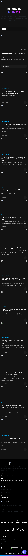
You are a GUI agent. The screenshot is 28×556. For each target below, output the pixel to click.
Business (10, 29)
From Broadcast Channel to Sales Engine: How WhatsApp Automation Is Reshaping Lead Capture (13, 159)
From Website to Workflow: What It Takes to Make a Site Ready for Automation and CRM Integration (13, 55)
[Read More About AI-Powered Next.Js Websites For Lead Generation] (25, 226)
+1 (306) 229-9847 (5, 516)
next (6, 457)
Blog (2, 543)
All (4, 29)
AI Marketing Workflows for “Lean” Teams (11, 190)
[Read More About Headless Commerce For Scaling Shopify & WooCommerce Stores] (25, 257)
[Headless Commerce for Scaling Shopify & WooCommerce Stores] (14, 236)
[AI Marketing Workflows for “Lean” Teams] (14, 179)
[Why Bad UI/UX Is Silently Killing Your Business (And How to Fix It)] (14, 298)
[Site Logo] (6, 1)
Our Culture (3, 539)
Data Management (5, 401)
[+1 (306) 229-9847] (2, 514)
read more (5, 66)
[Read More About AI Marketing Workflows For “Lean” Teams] (25, 197)
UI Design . (3, 306)
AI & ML (3, 119)
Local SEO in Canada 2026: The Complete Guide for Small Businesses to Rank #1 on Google (12, 342)
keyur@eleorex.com (13, 475)
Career (15, 539)
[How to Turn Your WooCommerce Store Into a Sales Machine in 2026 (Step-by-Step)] (14, 267)
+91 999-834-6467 (5, 497)
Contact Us (3, 541)
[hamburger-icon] (25, 2)
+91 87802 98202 (22, 480)
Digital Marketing (5, 86)
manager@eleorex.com (11, 480)
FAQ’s (15, 541)
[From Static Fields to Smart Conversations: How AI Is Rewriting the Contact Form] (14, 111)
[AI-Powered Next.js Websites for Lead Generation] (14, 206)
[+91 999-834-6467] (2, 495)
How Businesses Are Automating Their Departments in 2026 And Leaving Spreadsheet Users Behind (13, 407)
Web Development (19, 29)
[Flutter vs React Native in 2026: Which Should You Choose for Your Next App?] (14, 362)
